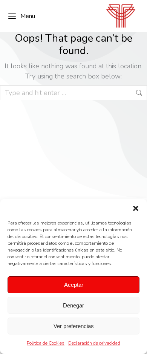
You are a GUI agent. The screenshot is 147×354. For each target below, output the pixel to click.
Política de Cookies (45, 343)
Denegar (73, 305)
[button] (135, 208)
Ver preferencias (74, 326)
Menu (27, 16)
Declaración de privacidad (94, 343)
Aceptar (73, 285)
